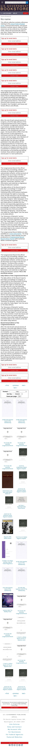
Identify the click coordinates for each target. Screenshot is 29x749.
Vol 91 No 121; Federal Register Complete (21, 537)
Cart (25, 13)
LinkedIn (22, 745)
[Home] (14, 10)
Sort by (9, 394)
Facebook (10, 745)
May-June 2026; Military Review (7, 537)
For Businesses (14, 732)
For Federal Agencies (14, 734)
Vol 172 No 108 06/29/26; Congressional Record (7, 467)
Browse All (8, 16)
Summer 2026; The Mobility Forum (7, 610)
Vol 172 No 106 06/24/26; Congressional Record (7, 444)
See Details (14, 707)
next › (24, 385)
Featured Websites (14, 737)
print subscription (15, 234)
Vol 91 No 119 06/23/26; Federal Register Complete (21, 688)
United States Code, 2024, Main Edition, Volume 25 (8, 492)
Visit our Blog (14, 743)
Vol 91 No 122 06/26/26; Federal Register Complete (7, 515)
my (6, 13)
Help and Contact (14, 727)
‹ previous (15, 385)
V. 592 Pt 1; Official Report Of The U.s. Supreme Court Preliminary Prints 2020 (21, 638)
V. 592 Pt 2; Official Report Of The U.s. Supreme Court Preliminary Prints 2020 (7, 665)
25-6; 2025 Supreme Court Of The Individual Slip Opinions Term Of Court (7, 589)
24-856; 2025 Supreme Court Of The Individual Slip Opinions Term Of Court (7, 421)
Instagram (15, 745)
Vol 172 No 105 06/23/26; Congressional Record (7, 635)
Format (5, 391)
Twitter (12, 745)
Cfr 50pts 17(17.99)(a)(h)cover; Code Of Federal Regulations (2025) (7, 562)
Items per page (11, 396)
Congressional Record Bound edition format (12, 238)
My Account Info (14, 729)
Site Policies (14, 724)
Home (2, 16)
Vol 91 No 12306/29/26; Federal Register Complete (21, 467)
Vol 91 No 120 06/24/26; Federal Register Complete (21, 490)
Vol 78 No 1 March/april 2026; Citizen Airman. (21, 507)
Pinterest (19, 745)
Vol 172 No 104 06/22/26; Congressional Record (21, 612)
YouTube (17, 745)
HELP (15, 13)
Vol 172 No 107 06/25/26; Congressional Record (21, 444)
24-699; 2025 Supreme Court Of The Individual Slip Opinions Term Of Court (21, 421)
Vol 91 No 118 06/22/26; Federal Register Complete (7, 688)
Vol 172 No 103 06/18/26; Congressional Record (21, 662)
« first (7, 385)
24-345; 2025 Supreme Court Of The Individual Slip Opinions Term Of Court (21, 563)
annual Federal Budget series (13, 25)
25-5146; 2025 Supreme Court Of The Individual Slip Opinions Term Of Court (21, 589)
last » (15, 388)
